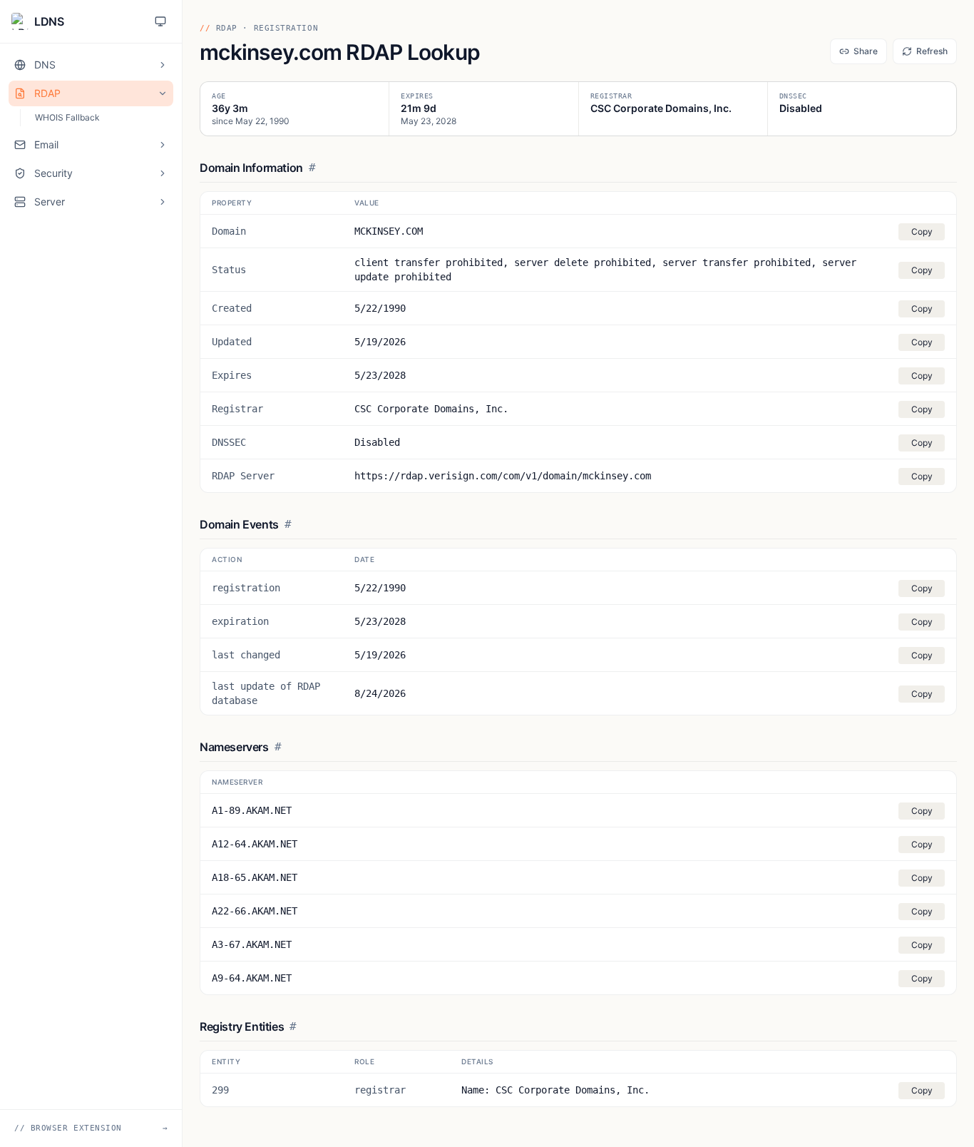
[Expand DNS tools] (162, 65)
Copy (922, 231)
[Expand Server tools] (162, 202)
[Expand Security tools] (162, 173)
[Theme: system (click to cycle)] (160, 21)
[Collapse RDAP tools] (162, 93)
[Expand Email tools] (162, 145)
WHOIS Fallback (67, 117)
